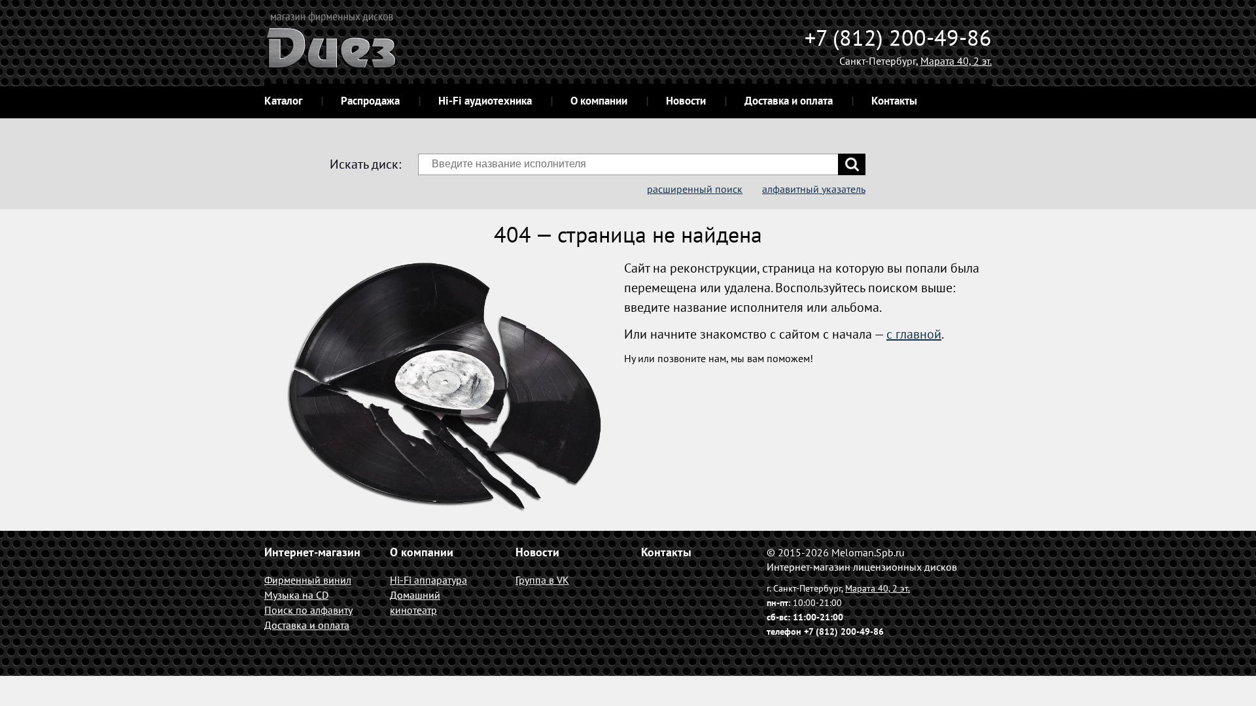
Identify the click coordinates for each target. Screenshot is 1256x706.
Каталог (283, 100)
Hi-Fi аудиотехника (485, 100)
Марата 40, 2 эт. (956, 60)
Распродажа (370, 100)
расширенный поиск (694, 188)
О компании (598, 100)
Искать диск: (365, 164)
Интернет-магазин (312, 552)
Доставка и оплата (788, 100)
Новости (686, 100)
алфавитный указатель (813, 188)
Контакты (894, 100)
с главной (913, 334)
